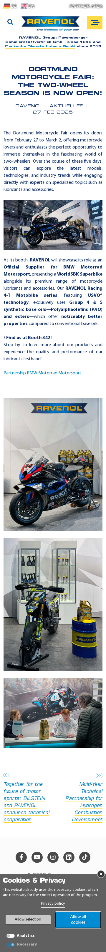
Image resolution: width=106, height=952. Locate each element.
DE (13, 7)
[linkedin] (68, 857)
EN (31, 7)
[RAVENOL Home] (52, 26)
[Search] (10, 22)
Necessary (27, 944)
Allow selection (28, 919)
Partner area (85, 7)
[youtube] (37, 857)
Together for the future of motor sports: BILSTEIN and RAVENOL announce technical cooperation (26, 802)
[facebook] (21, 857)
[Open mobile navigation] (94, 22)
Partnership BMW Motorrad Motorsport (43, 373)
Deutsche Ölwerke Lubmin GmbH (40, 46)
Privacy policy (53, 903)
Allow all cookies (78, 920)
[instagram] (53, 857)
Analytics (26, 935)
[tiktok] (84, 857)
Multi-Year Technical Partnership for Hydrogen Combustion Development (83, 802)
